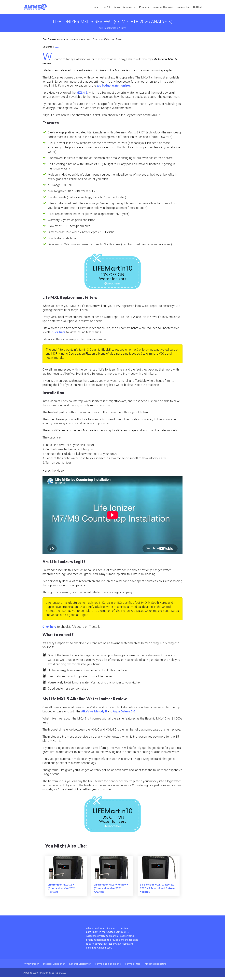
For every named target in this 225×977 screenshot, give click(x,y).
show (57, 47)
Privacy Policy (31, 963)
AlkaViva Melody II (94, 711)
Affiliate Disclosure (155, 963)
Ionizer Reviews (123, 7)
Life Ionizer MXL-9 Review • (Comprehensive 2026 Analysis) (111, 888)
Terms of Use (132, 963)
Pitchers (144, 7)
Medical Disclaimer (54, 963)
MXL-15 (81, 92)
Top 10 (106, 7)
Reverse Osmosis (163, 7)
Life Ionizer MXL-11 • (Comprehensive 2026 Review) (61, 888)
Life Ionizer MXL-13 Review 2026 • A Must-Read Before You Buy (157, 888)
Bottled (197, 7)
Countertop (183, 7)
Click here (59, 332)
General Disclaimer (80, 963)
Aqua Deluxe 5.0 (124, 711)
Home (95, 7)
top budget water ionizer (113, 85)
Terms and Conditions (108, 963)
